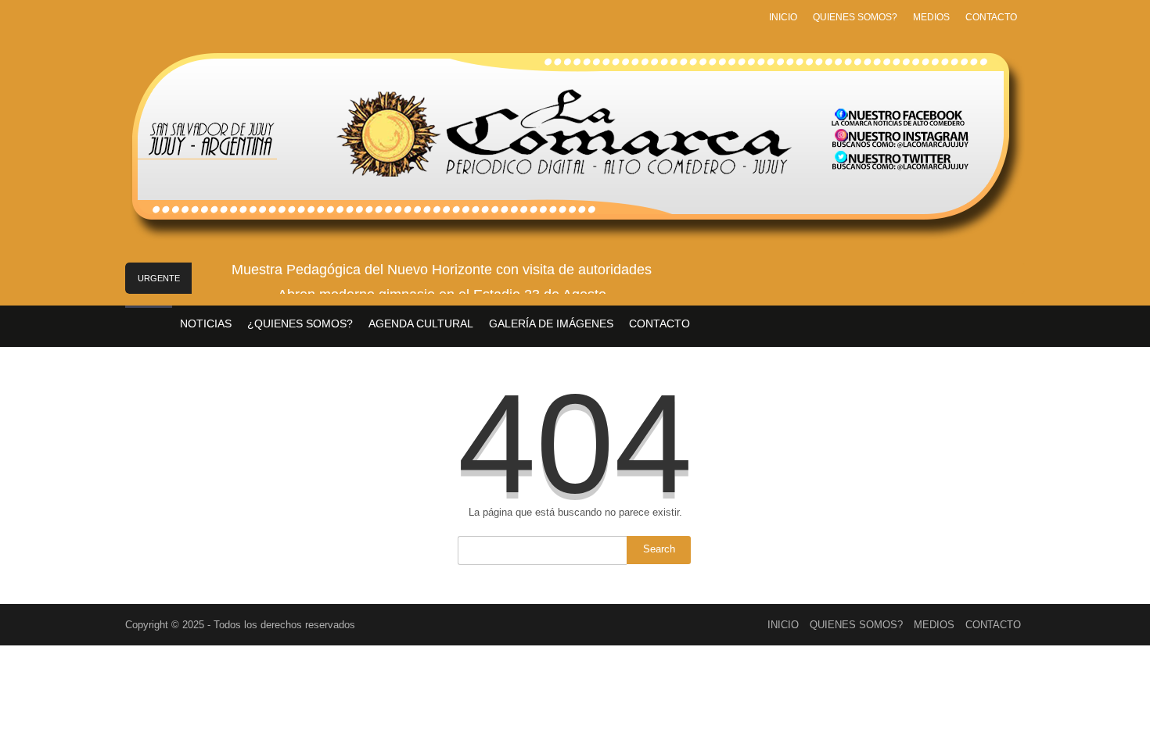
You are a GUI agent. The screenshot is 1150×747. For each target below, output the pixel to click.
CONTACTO (991, 17)
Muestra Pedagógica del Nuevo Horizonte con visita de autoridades (442, 269)
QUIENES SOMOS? (855, 17)
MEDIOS (931, 17)
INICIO (783, 17)
